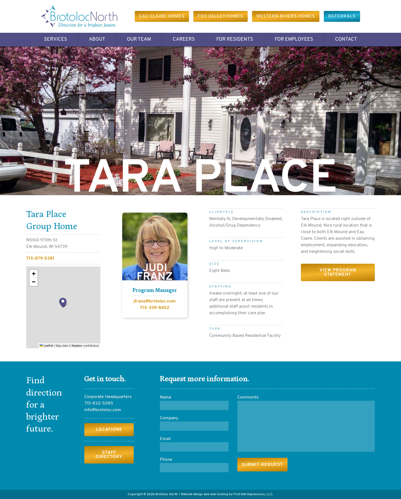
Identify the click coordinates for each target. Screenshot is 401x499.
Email (165, 439)
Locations (109, 429)
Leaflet (48, 345)
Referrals (342, 16)
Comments (248, 397)
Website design (192, 494)
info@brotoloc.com (102, 410)
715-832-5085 (98, 403)
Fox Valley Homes (220, 16)
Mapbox (77, 345)
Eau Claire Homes (162, 16)
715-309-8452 (154, 308)
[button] (63, 302)
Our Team (139, 39)
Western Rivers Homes (285, 16)
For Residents (234, 39)
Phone (166, 460)
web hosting (219, 494)
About (97, 39)
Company (169, 418)
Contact (346, 39)
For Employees (294, 39)
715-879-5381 (40, 258)
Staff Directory (108, 454)
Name (165, 397)
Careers (184, 39)
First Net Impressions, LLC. (253, 494)
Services (55, 39)
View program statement (337, 272)
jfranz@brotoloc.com (155, 301)
